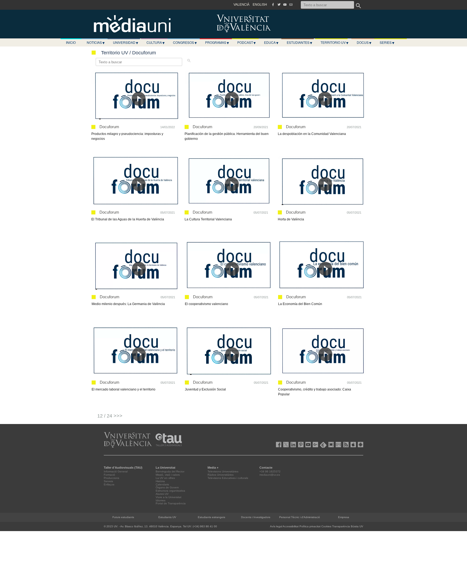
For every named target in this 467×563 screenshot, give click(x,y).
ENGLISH (260, 4)
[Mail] (291, 4)
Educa (271, 42)
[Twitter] (279, 4)
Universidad (125, 42)
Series (387, 42)
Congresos (185, 42)
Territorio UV (334, 42)
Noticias (96, 42)
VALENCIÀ (241, 4)
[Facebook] (273, 4)
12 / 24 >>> (109, 416)
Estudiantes (299, 42)
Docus (364, 42)
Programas (217, 42)
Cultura (155, 42)
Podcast (246, 42)
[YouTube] (285, 4)
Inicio (71, 42)
